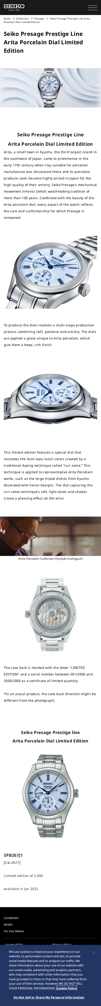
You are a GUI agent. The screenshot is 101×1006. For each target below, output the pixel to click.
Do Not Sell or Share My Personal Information (49, 997)
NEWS (8, 925)
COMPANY (11, 918)
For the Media (14, 931)
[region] (50, 975)
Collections (22, 18)
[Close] (93, 952)
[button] (92, 7)
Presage (39, 18)
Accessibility (14, 944)
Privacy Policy (62, 944)
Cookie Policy (67, 988)
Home (7, 18)
